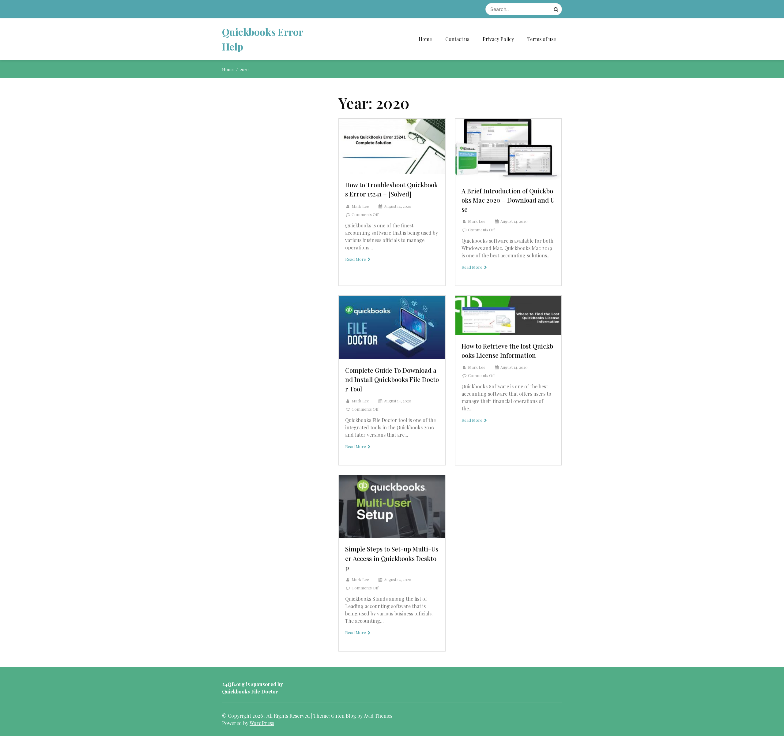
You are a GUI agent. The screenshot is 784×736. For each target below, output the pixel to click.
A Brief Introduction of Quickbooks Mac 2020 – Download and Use (508, 199)
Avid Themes (378, 715)
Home (425, 39)
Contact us (457, 39)
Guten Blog (343, 715)
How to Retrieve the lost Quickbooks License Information (507, 350)
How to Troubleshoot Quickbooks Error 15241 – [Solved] (391, 189)
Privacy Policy (498, 39)
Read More (356, 259)
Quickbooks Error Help (262, 39)
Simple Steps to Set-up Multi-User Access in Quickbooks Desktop (391, 557)
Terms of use (541, 39)
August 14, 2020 (397, 206)
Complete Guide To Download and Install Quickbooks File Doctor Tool (392, 379)
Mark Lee (360, 206)
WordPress (262, 723)
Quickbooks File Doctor (250, 691)
